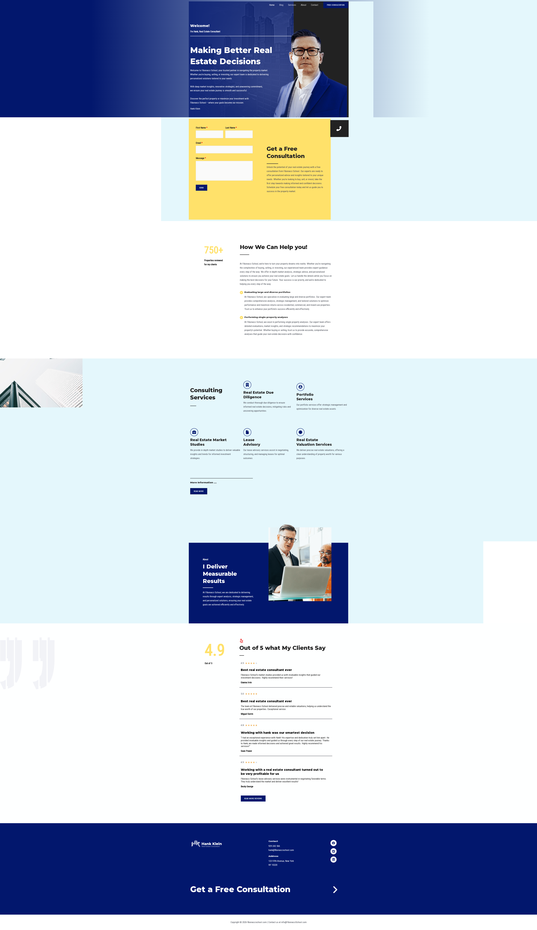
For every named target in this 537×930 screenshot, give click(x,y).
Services (292, 4)
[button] (339, 128)
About (303, 4)
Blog (281, 4)
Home (272, 4)
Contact (314, 4)
